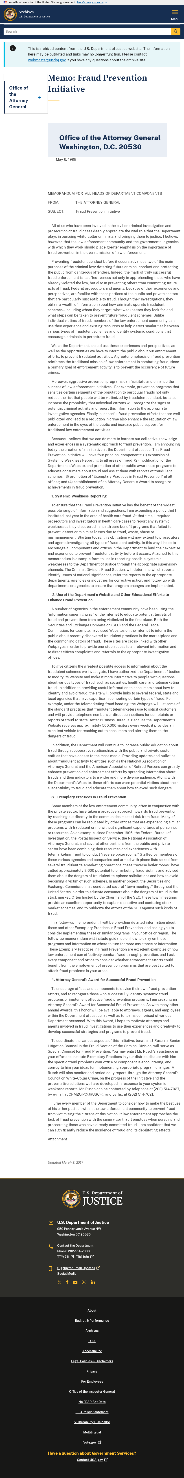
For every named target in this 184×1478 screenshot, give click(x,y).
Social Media (67, 1273)
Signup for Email (76, 1268)
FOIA (92, 1341)
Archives (92, 1330)
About (92, 1310)
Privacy (92, 1371)
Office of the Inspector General (92, 1391)
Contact (90, 1460)
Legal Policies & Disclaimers (92, 1361)
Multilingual (92, 1432)
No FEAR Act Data (92, 1402)
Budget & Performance (92, 1320)
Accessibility (92, 1351)
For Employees (92, 1381)
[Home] (27, 20)
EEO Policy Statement (92, 1412)
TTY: (63, 1257)
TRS (82, 1257)
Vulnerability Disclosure (92, 1422)
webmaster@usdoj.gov (47, 60)
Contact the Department (75, 1245)
